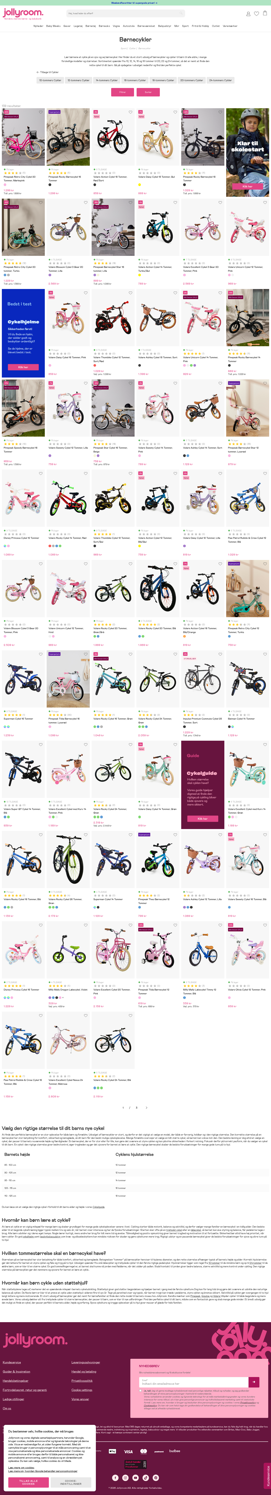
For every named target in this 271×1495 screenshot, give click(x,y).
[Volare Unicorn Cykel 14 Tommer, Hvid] (188, 365)
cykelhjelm (28, 1236)
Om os (7, 1408)
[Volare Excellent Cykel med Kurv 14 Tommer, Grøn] (53, 817)
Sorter (148, 92)
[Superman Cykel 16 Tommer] (5, 726)
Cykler (132, 48)
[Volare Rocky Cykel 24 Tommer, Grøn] (139, 726)
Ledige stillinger (13, 1399)
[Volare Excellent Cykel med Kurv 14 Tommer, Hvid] (56, 817)
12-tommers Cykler (78, 80)
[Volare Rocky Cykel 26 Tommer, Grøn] (49, 907)
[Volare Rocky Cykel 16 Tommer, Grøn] (94, 726)
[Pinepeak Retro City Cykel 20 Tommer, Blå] (8, 275)
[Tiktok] (146, 1478)
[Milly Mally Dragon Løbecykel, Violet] (49, 997)
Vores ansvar (80, 1399)
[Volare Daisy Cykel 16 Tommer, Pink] (49, 365)
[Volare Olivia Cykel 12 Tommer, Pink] (229, 997)
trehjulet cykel (174, 1230)
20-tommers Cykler (191, 80)
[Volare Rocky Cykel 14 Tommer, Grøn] (60, 546)
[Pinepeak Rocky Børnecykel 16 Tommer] (49, 184)
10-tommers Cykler (50, 80)
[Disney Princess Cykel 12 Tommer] (5, 546)
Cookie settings (82, 1390)
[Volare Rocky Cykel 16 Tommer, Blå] (98, 726)
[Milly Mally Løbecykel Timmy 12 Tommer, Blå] (184, 997)
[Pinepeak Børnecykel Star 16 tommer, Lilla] (94, 275)
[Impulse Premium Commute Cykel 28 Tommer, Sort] (184, 726)
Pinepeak (195, 1296)
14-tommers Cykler (107, 80)
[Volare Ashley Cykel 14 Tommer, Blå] (188, 455)
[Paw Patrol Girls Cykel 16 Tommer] (8, 997)
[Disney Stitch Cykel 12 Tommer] (8, 546)
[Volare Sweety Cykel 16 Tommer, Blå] (229, 907)
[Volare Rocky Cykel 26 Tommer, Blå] (56, 907)
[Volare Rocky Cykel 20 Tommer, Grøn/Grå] (94, 636)
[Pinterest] (156, 1478)
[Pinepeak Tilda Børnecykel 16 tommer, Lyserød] (49, 726)
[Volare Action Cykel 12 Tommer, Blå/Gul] (139, 546)
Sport (123, 48)
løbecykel (196, 1230)
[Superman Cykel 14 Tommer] (232, 726)
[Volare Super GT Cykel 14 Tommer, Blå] (5, 817)
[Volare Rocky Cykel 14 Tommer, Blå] (56, 546)
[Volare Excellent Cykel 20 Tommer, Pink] (94, 997)
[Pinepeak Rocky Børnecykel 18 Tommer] (184, 184)
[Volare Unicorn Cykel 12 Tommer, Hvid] (232, 275)
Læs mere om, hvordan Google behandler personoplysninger (42, 1471)
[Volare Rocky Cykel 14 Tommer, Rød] (49, 546)
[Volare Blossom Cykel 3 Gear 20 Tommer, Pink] (5, 636)
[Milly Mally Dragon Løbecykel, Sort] (56, 997)
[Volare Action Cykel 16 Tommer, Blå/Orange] (184, 636)
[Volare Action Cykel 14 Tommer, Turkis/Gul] (139, 275)
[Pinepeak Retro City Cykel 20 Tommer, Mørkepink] (5, 184)
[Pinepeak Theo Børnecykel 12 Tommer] (139, 907)
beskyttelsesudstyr (50, 1236)
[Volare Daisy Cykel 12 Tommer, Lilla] (184, 546)
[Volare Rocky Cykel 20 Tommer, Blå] (98, 636)
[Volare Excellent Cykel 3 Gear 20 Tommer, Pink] (184, 275)
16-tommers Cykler (135, 80)
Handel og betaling (84, 1372)
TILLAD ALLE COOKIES (28, 1482)
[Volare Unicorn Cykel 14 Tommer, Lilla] (194, 365)
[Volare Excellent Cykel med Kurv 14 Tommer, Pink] (49, 817)
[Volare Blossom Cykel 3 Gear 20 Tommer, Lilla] (49, 275)
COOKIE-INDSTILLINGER (71, 1482)
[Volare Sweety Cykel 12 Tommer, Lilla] (49, 455)
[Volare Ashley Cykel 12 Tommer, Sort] (191, 907)
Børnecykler (144, 48)
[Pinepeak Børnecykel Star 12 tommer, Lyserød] (229, 455)
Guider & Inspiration (16, 1372)
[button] (256, 13)
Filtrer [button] (122, 92)
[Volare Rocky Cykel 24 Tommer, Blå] (146, 726)
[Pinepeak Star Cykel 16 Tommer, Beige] (98, 275)
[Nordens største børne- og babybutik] (23, 12)
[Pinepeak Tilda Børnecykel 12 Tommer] (139, 997)
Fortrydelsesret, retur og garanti (25, 1390)
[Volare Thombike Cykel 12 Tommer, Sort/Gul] (94, 546)
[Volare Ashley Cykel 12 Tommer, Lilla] (184, 907)
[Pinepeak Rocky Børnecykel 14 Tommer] (229, 365)
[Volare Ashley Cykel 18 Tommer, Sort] (139, 365)
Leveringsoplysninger (86, 1362)
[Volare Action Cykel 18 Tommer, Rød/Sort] (94, 184)
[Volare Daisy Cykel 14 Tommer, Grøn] (139, 817)
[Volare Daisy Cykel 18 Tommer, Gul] (139, 184)
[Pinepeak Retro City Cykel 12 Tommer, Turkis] (229, 636)
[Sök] (181, 13)
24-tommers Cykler (220, 80)
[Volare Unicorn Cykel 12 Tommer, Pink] (229, 275)
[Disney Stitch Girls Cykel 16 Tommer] (12, 997)
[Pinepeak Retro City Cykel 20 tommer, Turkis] (5, 275)
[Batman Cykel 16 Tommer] (8, 726)
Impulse (205, 1296)
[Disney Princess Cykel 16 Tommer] (5, 997)
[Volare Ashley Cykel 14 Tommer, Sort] (184, 455)
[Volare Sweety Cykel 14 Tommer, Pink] (139, 455)
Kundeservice (12, 1362)
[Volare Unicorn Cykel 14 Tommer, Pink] (184, 365)
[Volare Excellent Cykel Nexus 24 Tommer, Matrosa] (49, 1088)
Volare (217, 1296)
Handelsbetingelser (15, 1381)
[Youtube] (135, 1478)
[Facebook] (115, 1478)
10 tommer (214, 1263)
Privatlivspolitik (82, 1381)
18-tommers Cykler (163, 80)
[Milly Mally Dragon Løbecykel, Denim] (53, 997)
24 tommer (255, 1263)
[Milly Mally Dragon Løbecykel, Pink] (60, 997)
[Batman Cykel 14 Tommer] (229, 726)
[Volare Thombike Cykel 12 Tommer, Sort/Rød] (94, 365)
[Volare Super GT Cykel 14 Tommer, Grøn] (8, 817)
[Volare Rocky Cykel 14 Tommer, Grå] (53, 546)
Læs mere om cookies (21, 1467)
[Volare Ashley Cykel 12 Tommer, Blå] (188, 907)
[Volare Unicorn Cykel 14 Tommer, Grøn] (191, 365)
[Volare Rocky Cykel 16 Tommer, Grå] (101, 726)
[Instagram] (125, 1478)
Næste (146, 1108)
